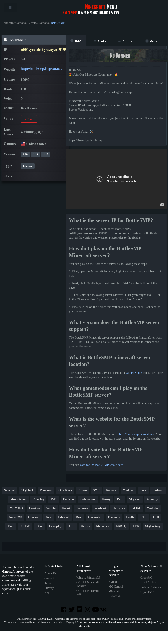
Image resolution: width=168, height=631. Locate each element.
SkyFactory (153, 526)
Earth (130, 517)
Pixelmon (46, 490)
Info (78, 41)
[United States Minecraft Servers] (23, 144)
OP (71, 526)
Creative (34, 508)
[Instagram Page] (88, 610)
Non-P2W (15, 517)
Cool (40, 526)
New (49, 517)
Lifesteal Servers (38, 23)
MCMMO (16, 508)
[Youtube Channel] (96, 610)
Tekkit (66, 508)
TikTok (136, 508)
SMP (96, 490)
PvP (53, 499)
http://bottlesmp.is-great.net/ (41, 69)
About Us (50, 573)
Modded (128, 490)
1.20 (25, 154)
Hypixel (113, 581)
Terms (48, 583)
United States (134, 372)
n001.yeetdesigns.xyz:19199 (44, 49)
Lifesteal (27, 166)
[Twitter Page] (72, 610)
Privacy (49, 588)
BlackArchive (148, 582)
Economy (114, 517)
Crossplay (55, 526)
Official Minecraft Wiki (87, 592)
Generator (95, 517)
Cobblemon (88, 499)
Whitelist (100, 508)
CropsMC (146, 577)
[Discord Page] (80, 610)
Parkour (158, 490)
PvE (119, 499)
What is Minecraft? (88, 577)
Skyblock (27, 490)
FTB (156, 517)
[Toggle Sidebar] (11, 7)
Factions (68, 499)
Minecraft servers (13, 571)
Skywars (134, 499)
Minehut (113, 591)
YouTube (152, 508)
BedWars (82, 508)
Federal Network (150, 587)
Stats (101, 41)
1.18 (46, 154)
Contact (49, 578)
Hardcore (118, 508)
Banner (128, 41)
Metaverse (103, 526)
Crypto (85, 526)
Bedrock (111, 490)
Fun (11, 526)
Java (143, 490)
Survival (9, 490)
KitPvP (25, 526)
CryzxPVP (147, 592)
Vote (154, 41)
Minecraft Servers (15, 23)
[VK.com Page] (104, 610)
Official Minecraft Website (87, 584)
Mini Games (18, 499)
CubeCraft (114, 596)
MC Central (115, 586)
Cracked (33, 517)
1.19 (35, 154)
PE (143, 517)
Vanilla (51, 508)
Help (47, 592)
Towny (106, 499)
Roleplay (38, 499)
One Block (65, 490)
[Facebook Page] (64, 610)
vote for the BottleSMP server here (101, 465)
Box (78, 517)
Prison (82, 490)
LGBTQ (121, 526)
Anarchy (152, 499)
